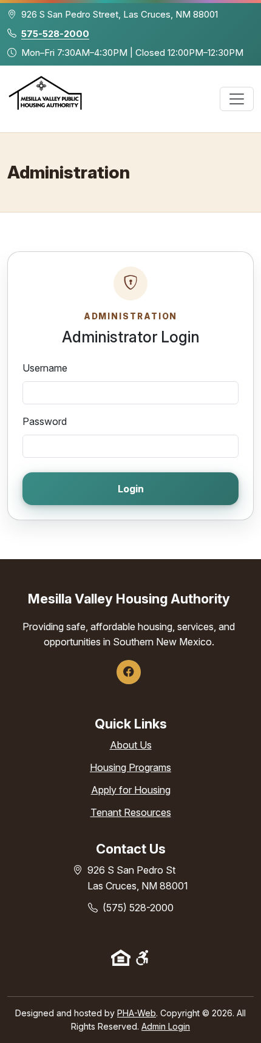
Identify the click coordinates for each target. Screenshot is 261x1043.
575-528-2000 (55, 34)
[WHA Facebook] (129, 672)
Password (44, 421)
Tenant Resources (130, 812)
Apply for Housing (131, 790)
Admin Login (165, 1026)
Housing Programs (130, 767)
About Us (131, 745)
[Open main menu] (237, 99)
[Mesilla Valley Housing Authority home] (45, 98)
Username (44, 368)
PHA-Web (136, 1013)
